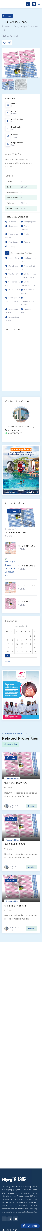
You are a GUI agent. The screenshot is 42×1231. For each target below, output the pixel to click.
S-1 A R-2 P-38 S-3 (26, 566)
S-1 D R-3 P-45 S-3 (26, 546)
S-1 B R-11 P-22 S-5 (15, 783)
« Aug (7, 661)
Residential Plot (11, 529)
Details (31, 806)
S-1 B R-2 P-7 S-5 (26, 602)
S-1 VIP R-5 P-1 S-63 (15, 532)
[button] (35, 62)
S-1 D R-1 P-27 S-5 (26, 586)
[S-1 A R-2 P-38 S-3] (10, 567)
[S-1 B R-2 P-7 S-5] (10, 603)
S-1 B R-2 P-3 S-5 (14, 844)
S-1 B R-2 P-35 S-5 (15, 905)
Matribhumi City (15, 806)
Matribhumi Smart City (21, 426)
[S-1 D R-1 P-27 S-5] (10, 587)
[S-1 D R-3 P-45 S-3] (10, 548)
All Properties (10, 744)
